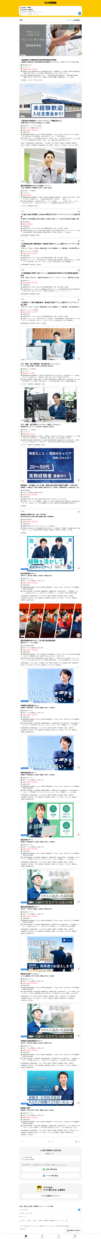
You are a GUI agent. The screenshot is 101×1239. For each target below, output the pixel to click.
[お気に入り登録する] (78, 54)
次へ (77, 1142)
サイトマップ (34, 1225)
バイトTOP (22, 1220)
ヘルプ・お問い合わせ (24, 1225)
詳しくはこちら (63, 1164)
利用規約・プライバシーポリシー (47, 1225)
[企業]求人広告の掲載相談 (63, 1225)
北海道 (28, 1220)
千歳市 (34, 1220)
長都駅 (40, 1220)
